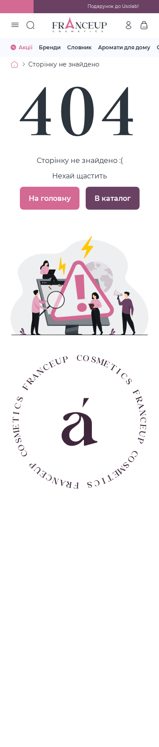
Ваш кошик (144, 25)
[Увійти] (128, 25)
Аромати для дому (124, 47)
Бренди (50, 47)
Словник (79, 47)
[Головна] (15, 64)
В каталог (113, 198)
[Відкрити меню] (15, 25)
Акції (25, 47)
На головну (50, 198)
